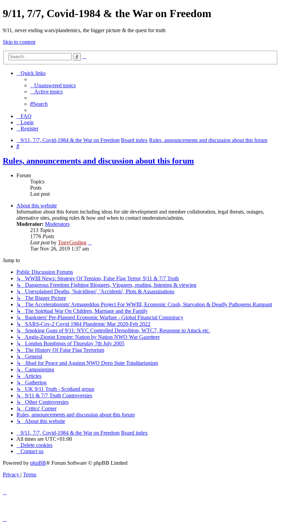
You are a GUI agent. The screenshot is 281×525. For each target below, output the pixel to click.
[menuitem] (53, 85)
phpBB (38, 463)
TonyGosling (72, 242)
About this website (36, 205)
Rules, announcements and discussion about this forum (98, 160)
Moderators (57, 224)
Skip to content (19, 42)
